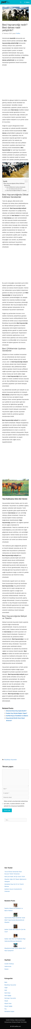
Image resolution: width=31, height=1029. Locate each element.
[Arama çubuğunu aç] (21, 2)
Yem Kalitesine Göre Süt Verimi (15, 188)
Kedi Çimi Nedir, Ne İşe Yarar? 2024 (15, 876)
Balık (6, 982)
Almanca (14, 1022)
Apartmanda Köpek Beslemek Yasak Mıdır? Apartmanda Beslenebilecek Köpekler (15, 920)
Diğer (6, 987)
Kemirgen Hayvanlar (10, 998)
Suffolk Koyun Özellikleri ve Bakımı (17, 715)
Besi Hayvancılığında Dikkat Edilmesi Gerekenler (14, 184)
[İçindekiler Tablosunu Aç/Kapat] (25, 181)
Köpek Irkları (8, 1003)
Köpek (6, 1001)
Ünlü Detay (23, 1022)
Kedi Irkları (7, 993)
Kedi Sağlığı (8, 995)
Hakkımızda (8, 966)
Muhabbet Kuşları (9, 1011)
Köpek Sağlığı (8, 1006)
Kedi (6, 990)
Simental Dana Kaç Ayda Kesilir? (16, 711)
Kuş (5, 1009)
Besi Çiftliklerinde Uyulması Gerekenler (16, 187)
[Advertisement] (15, 83)
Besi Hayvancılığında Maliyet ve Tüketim (17, 190)
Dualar (18, 1022)
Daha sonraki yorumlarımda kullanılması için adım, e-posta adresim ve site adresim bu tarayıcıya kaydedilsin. (16, 803)
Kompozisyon (8, 1022)
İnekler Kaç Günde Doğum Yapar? (16, 713)
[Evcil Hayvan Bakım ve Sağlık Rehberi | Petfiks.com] (6, 2)
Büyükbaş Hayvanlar (10, 759)
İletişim (7, 969)
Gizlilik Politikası (9, 963)
